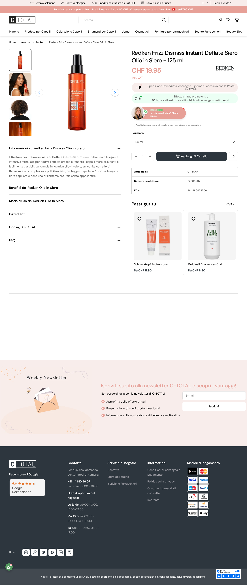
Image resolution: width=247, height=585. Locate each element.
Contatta (113, 470)
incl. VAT (137, 78)
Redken (39, 42)
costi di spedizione (101, 576)
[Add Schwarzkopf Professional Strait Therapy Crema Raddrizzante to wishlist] (139, 217)
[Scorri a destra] (115, 93)
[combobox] (123, 20)
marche (25, 42)
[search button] (164, 20)
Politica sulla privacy (161, 481)
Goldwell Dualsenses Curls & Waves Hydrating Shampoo (205, 264)
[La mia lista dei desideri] (227, 19)
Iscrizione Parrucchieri (122, 484)
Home (12, 42)
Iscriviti (214, 406)
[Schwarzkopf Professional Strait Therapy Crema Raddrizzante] (158, 236)
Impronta (153, 500)
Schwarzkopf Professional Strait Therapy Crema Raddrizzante (151, 264)
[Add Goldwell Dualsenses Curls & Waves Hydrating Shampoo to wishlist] (193, 217)
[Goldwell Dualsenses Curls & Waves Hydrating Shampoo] (212, 236)
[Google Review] (27, 481)
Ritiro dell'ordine (118, 477)
